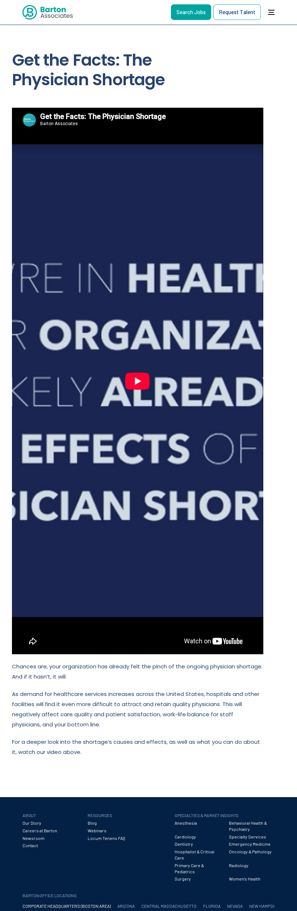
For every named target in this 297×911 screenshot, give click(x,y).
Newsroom (33, 838)
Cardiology (185, 836)
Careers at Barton (39, 830)
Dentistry (184, 843)
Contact (30, 845)
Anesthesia (186, 822)
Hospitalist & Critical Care (194, 854)
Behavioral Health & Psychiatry (248, 826)
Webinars (97, 830)
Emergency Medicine (250, 843)
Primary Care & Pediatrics (189, 868)
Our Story (31, 822)
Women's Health (244, 878)
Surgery (183, 878)
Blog (92, 822)
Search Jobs (191, 12)
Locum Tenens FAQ (106, 838)
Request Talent (237, 12)
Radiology (238, 865)
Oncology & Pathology (250, 851)
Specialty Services (247, 836)
